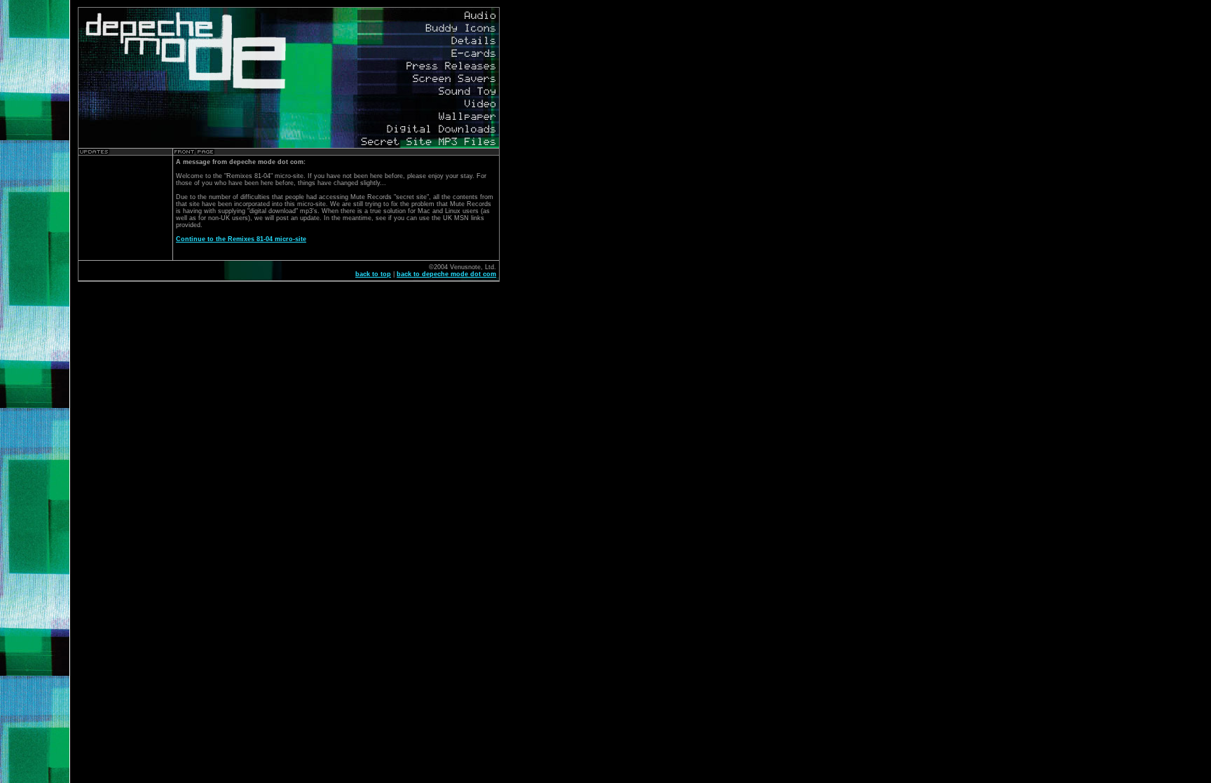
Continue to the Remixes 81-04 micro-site (241, 239)
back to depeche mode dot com (446, 274)
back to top (373, 274)
